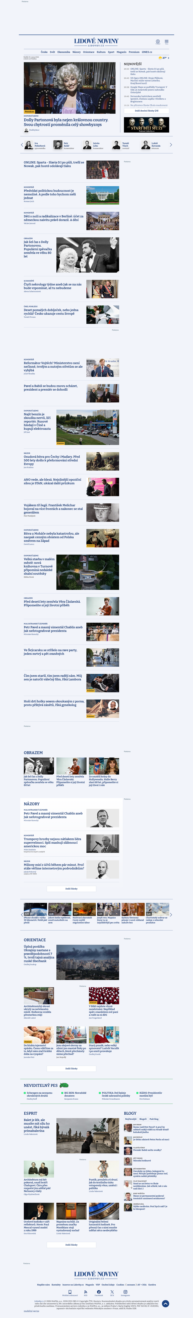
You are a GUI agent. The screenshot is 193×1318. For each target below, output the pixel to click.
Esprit (30, 1113)
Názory (77, 51)
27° (165, 57)
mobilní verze (31, 1311)
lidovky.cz (96, 1275)
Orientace (88, 51)
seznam (131, 1285)
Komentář (29, 187)
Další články (71, 889)
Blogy (130, 1113)
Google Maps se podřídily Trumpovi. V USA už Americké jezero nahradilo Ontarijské (148, 90)
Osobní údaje (108, 1285)
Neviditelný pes (41, 1085)
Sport (111, 51)
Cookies (120, 1285)
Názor (27, 453)
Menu (166, 44)
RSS (85, 1295)
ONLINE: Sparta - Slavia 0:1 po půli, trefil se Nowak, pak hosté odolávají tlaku (147, 71)
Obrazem (28, 238)
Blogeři (143, 1119)
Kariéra (152, 1285)
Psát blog (154, 1119)
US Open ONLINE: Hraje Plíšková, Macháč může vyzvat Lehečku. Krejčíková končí (146, 81)
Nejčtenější (130, 1119)
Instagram (125, 1295)
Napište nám (43, 1285)
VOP (98, 1285)
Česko (44, 51)
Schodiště (29, 281)
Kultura (101, 51)
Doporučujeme (31, 116)
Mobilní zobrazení (70, 1295)
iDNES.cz (147, 51)
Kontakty (56, 1285)
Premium (134, 51)
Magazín (121, 51)
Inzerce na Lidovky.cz (73, 1285)
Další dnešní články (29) (146, 111)
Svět (52, 51)
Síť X (112, 1295)
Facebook (99, 1295)
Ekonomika (63, 51)
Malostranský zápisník (36, 624)
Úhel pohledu (31, 306)
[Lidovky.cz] (96, 42)
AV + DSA (142, 1285)
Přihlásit (158, 44)
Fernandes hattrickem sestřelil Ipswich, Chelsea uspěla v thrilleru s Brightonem (148, 99)
